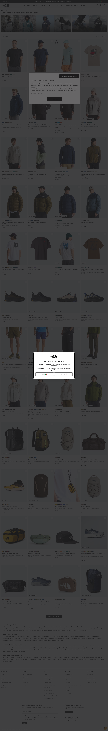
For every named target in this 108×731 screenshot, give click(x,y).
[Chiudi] (72, 355)
